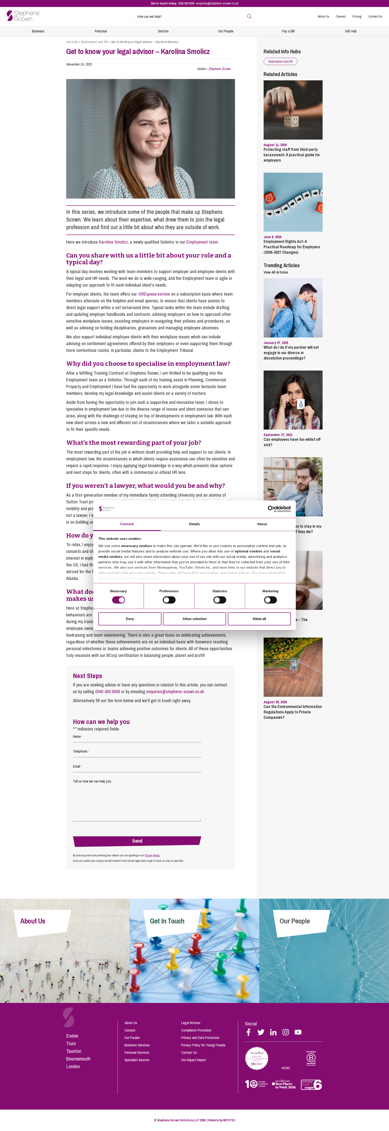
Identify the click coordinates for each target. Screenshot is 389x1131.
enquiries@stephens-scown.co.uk (217, 3)
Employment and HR (94, 42)
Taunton (73, 1051)
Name (77, 736)
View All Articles (276, 272)
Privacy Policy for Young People (203, 1045)
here (154, 578)
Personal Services (136, 1052)
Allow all (259, 619)
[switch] (169, 600)
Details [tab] (194, 524)
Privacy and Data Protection (200, 1037)
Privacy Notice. (152, 855)
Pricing (357, 16)
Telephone (81, 751)
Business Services (137, 1045)
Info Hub (351, 31)
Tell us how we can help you (93, 781)
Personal (101, 31)
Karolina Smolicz (113, 242)
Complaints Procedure (196, 1030)
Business (38, 31)
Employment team (202, 242)
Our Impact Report (193, 1059)
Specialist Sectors (136, 1059)
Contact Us (375, 16)
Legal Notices (190, 1022)
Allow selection (195, 619)
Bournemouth (78, 1058)
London (73, 1066)
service (154, 294)
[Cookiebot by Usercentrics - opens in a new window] (271, 509)
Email (77, 766)
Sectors (163, 31)
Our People (225, 31)
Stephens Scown (219, 68)
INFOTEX (229, 1120)
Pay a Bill (288, 31)
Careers (341, 16)
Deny (130, 619)
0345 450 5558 (186, 3)
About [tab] (262, 524)
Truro (71, 1043)
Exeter (72, 1035)
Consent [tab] (127, 524)
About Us (323, 16)
